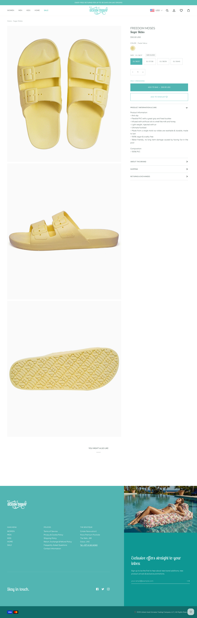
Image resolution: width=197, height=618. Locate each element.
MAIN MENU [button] (12, 527)
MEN (9, 535)
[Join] (186, 581)
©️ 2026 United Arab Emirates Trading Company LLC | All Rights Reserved (162, 612)
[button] (11, 10)
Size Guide (151, 55)
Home (9, 21)
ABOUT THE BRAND (138, 161)
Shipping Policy (50, 538)
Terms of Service (51, 531)
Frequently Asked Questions (55, 545)
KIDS (9, 538)
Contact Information (52, 548)
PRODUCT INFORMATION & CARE (143, 107)
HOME (10, 542)
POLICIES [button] (47, 527)
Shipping (134, 169)
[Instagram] (108, 589)
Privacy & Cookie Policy (53, 535)
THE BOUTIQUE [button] (86, 527)
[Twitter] (103, 589)
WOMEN (11, 531)
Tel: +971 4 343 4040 (88, 545)
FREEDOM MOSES (142, 28)
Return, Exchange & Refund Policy (58, 542)
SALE (9, 545)
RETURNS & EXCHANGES (140, 176)
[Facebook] (97, 589)
